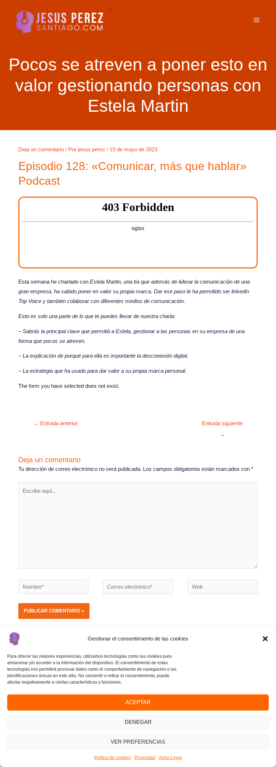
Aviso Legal (170, 757)
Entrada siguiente (222, 425)
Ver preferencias (138, 742)
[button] (265, 638)
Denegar (138, 722)
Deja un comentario (41, 149)
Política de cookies (112, 757)
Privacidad (144, 757)
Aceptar (138, 702)
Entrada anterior (55, 423)
